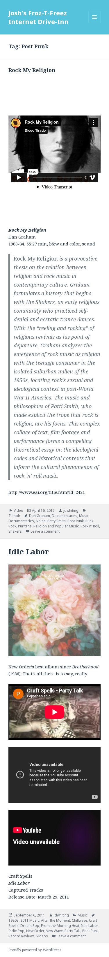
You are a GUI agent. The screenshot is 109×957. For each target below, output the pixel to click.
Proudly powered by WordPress (34, 949)
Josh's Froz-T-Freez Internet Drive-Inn (38, 17)
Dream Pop (29, 925)
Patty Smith (56, 520)
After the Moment (55, 920)
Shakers (15, 531)
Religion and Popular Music (56, 526)
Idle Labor (28, 551)
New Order (35, 930)
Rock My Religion (32, 70)
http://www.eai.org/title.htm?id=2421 (46, 492)
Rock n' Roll (90, 526)
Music (82, 915)
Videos (42, 936)
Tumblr (14, 515)
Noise (41, 520)
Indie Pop (16, 930)
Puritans (25, 526)
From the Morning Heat (60, 925)
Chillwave (79, 920)
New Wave (54, 930)
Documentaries (64, 515)
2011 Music (29, 920)
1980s (13, 920)
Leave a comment (45, 531)
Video (18, 510)
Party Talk (73, 930)
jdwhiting (70, 510)
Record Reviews (21, 936)
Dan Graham (39, 515)
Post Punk (75, 520)
